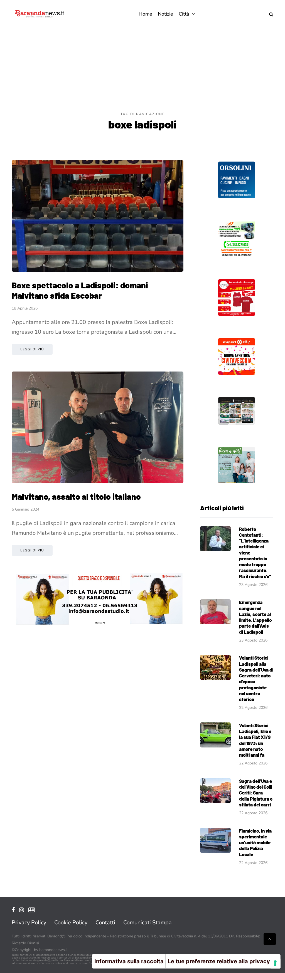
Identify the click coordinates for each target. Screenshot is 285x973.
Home (145, 14)
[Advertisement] (142, 69)
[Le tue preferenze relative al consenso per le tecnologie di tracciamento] (275, 963)
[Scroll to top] (270, 939)
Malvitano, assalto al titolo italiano (76, 496)
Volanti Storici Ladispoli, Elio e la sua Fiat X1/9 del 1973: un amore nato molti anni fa (255, 739)
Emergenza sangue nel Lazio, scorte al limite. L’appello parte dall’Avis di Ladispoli (255, 616)
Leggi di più (32, 349)
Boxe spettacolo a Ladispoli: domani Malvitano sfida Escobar (80, 290)
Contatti (105, 922)
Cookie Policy (70, 922)
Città (184, 14)
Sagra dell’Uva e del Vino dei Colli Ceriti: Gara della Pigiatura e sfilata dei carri (255, 792)
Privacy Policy (29, 922)
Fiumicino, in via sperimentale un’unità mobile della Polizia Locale (255, 842)
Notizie (165, 14)
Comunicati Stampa (147, 922)
